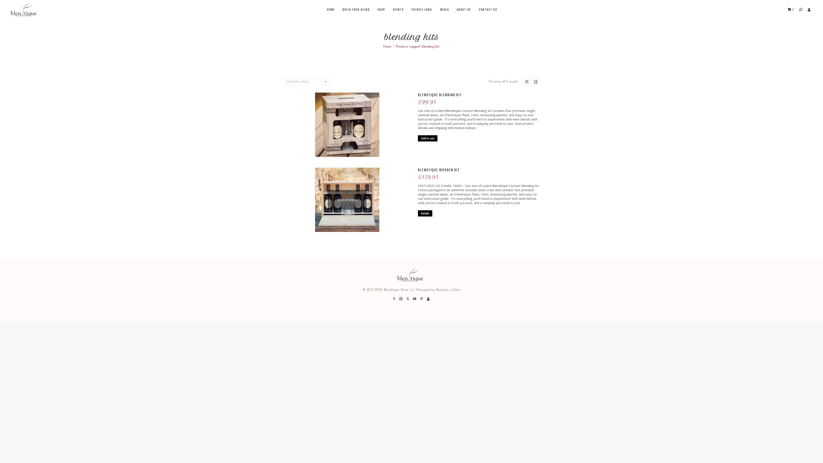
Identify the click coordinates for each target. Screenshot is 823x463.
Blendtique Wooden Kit (439, 170)
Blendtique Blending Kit (440, 95)
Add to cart (427, 138)
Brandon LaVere (448, 290)
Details (425, 213)
